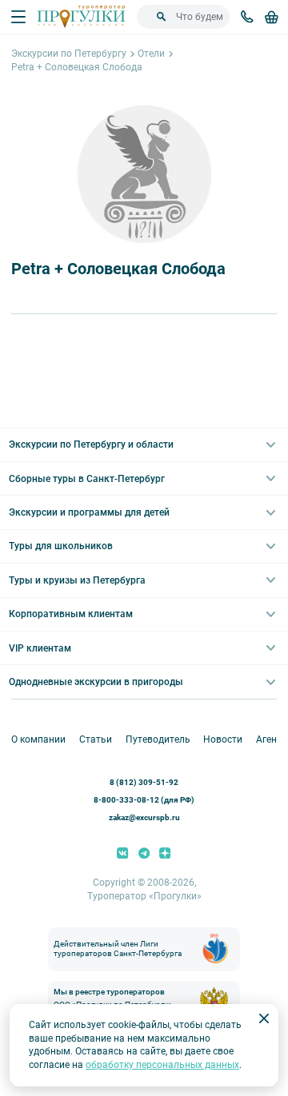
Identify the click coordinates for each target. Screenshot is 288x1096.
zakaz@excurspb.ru (144, 817)
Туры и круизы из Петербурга (77, 580)
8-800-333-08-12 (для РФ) (144, 799)
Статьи (95, 739)
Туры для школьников (61, 546)
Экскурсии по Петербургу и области (91, 444)
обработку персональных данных (162, 1064)
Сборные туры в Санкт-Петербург (87, 478)
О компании (38, 739)
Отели (151, 53)
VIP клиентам (40, 648)
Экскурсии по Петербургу (68, 53)
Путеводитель (158, 739)
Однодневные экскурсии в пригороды (96, 681)
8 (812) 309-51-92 (144, 782)
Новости (222, 739)
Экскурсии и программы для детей (89, 512)
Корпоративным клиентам (71, 614)
